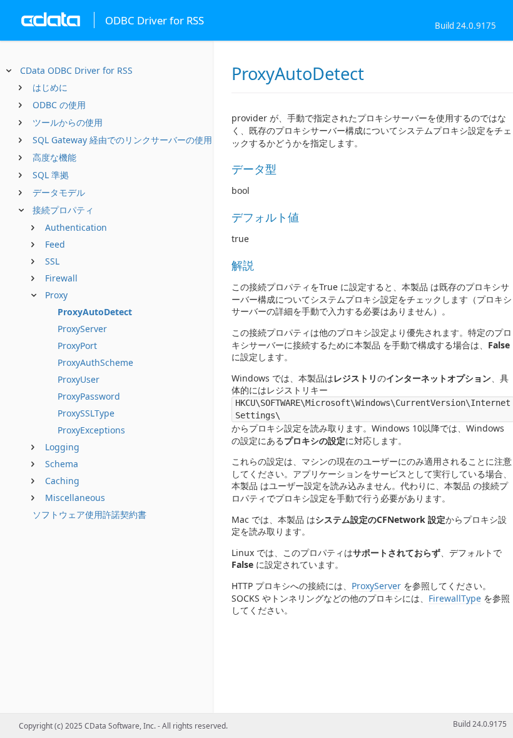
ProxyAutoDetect (95, 312)
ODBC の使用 (59, 105)
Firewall (61, 278)
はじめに (50, 87)
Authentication (76, 227)
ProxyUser (78, 379)
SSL (52, 261)
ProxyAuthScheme (95, 362)
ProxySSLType (86, 413)
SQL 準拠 (51, 175)
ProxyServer (82, 329)
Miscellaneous (75, 497)
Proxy (56, 295)
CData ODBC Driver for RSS (76, 70)
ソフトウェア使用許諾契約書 (89, 514)
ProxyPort (77, 345)
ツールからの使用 (68, 122)
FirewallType (455, 598)
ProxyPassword (89, 396)
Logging (62, 447)
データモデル (59, 192)
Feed (55, 244)
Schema (61, 464)
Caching (62, 481)
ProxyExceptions (91, 430)
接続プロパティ (63, 210)
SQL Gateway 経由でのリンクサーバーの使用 (122, 140)
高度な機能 (54, 157)
